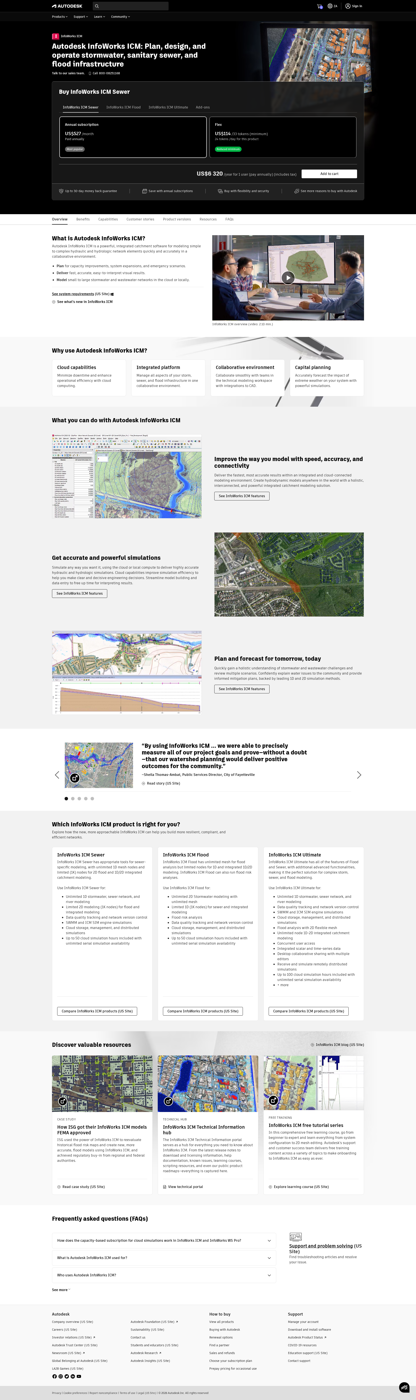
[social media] (66, 1376)
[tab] (80, 107)
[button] (164, 1240)
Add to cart (329, 173)
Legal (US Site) (147, 1393)
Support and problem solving (321, 1246)
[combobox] (131, 6)
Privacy (56, 1393)
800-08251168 (109, 73)
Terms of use (127, 1393)
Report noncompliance (103, 1393)
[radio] (133, 137)
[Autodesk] (67, 6)
